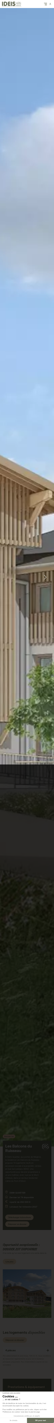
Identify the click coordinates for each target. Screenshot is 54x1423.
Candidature (50, 4)
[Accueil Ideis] (11, 4)
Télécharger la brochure (19, 1217)
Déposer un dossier (17, 1224)
